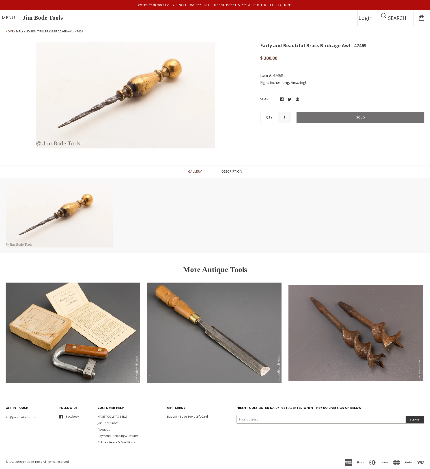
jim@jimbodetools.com (21, 417)
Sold (360, 117)
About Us (104, 429)
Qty (269, 117)
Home (9, 31)
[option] (125, 95)
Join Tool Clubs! (108, 423)
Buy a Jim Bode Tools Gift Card (187, 416)
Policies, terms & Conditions (116, 442)
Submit (414, 419)
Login (366, 17)
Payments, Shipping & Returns (118, 436)
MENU (8, 18)
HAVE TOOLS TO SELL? (112, 416)
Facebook (72, 416)
